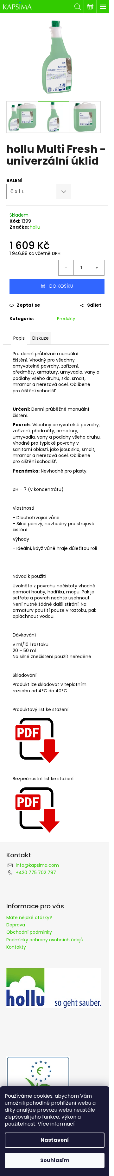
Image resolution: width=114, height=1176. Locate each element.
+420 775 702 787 (36, 872)
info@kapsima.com (37, 865)
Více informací (56, 1123)
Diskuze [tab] (40, 338)
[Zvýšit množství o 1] (96, 267)
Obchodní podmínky (29, 932)
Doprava (15, 925)
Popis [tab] (19, 338)
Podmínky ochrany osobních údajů (44, 940)
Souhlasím (54, 1160)
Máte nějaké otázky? (29, 917)
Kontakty (16, 947)
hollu (35, 227)
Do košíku (61, 286)
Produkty (66, 319)
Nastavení (55, 1140)
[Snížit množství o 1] (66, 267)
